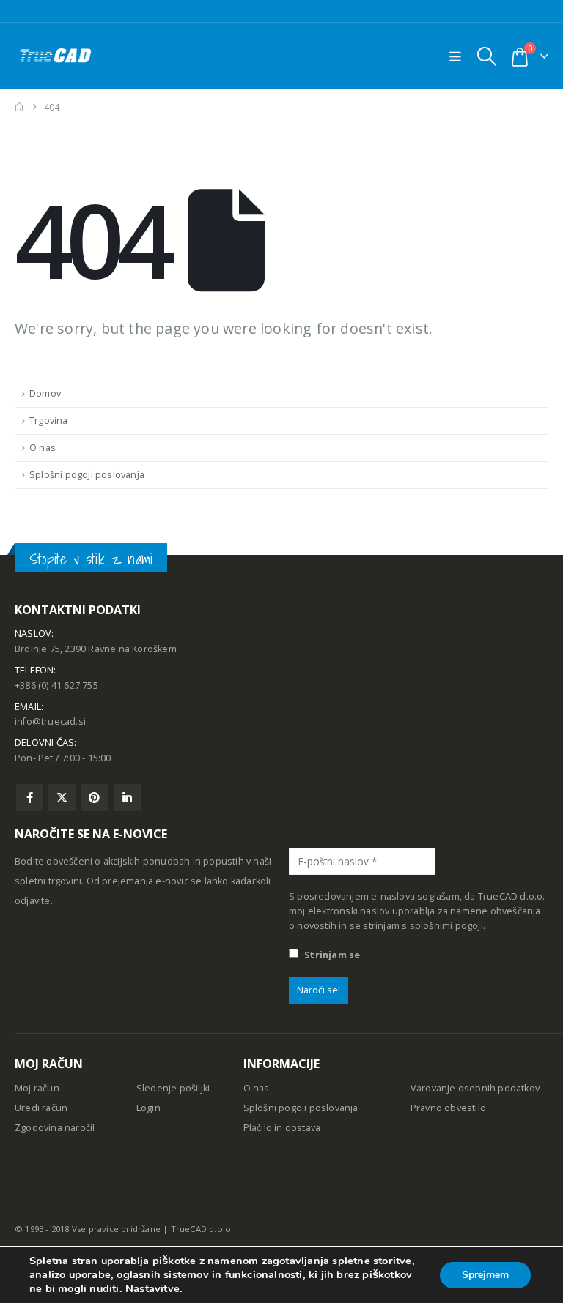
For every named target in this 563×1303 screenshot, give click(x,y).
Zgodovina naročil (55, 1127)
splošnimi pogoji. (447, 925)
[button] (486, 56)
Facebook (29, 797)
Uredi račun (41, 1108)
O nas (42, 447)
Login (148, 1108)
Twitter (62, 797)
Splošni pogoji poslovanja (86, 474)
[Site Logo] (55, 55)
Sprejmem (485, 1275)
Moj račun (37, 1088)
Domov (45, 393)
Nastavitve (152, 1288)
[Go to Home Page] (19, 107)
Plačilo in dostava (282, 1127)
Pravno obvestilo (448, 1108)
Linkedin (127, 797)
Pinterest (94, 797)
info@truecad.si (50, 721)
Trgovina (48, 420)
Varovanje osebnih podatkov (475, 1088)
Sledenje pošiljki (173, 1088)
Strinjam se (331, 955)
